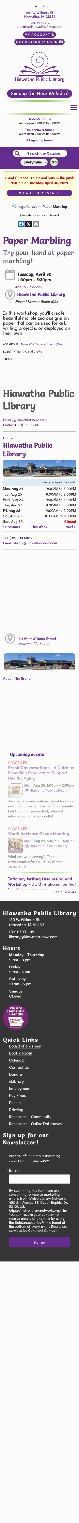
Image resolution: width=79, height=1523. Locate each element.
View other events (39, 193)
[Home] (39, 64)
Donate (15, 1074)
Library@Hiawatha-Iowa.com (39, 26)
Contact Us (19, 1067)
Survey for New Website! (39, 93)
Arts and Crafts (32, 351)
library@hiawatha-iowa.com (25, 420)
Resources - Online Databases (35, 1123)
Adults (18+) (54, 344)
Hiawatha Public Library (41, 294)
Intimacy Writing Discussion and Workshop (42, 884)
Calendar (17, 1060)
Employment (20, 1088)
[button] (73, 107)
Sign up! (40, 1242)
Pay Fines (17, 1095)
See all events (64, 892)
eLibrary (16, 1081)
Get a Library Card (37, 42)
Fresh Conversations (41, 773)
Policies (15, 1102)
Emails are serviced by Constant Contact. (38, 1229)
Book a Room (20, 1053)
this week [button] (39, 527)
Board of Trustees (25, 1046)
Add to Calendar (28, 287)
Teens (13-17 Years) (33, 344)
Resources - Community (30, 1116)
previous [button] (12, 527)
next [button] (69, 527)
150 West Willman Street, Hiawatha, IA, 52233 (37, 641)
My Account (38, 34)
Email (14, 1170)
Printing (16, 1109)
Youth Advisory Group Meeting (38, 833)
